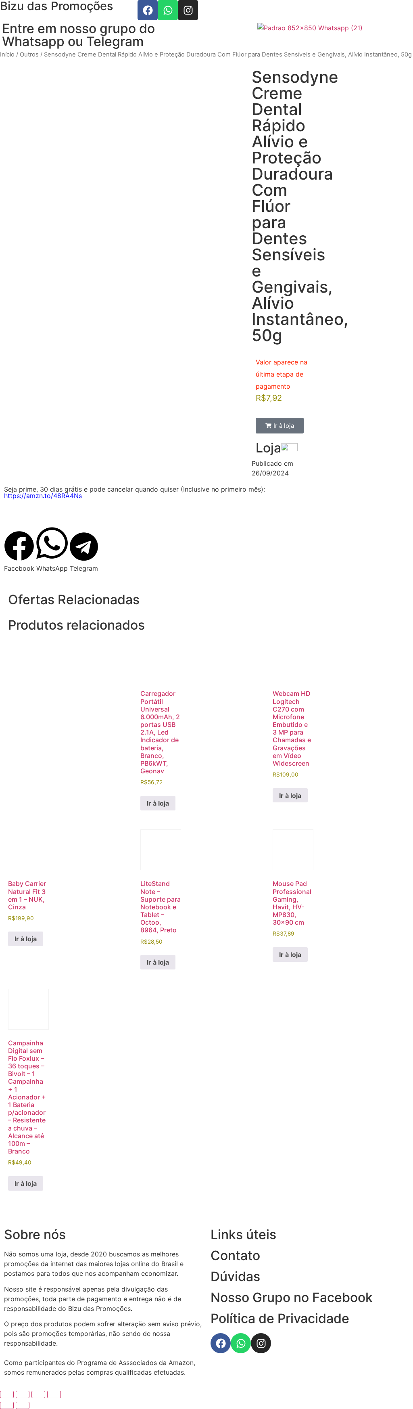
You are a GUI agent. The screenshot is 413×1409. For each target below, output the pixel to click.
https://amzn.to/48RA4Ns (43, 496)
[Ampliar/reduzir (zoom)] (7, 1394)
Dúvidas (235, 1276)
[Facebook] (148, 10)
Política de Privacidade (280, 1318)
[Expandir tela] (22, 1394)
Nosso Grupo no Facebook (292, 1297)
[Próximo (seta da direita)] (22, 1405)
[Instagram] (188, 10)
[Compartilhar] (38, 1394)
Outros (29, 54)
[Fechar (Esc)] (54, 1394)
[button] (280, 425)
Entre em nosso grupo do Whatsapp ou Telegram (78, 35)
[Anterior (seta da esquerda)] (7, 1405)
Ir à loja (158, 803)
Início (7, 54)
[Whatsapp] (168, 10)
